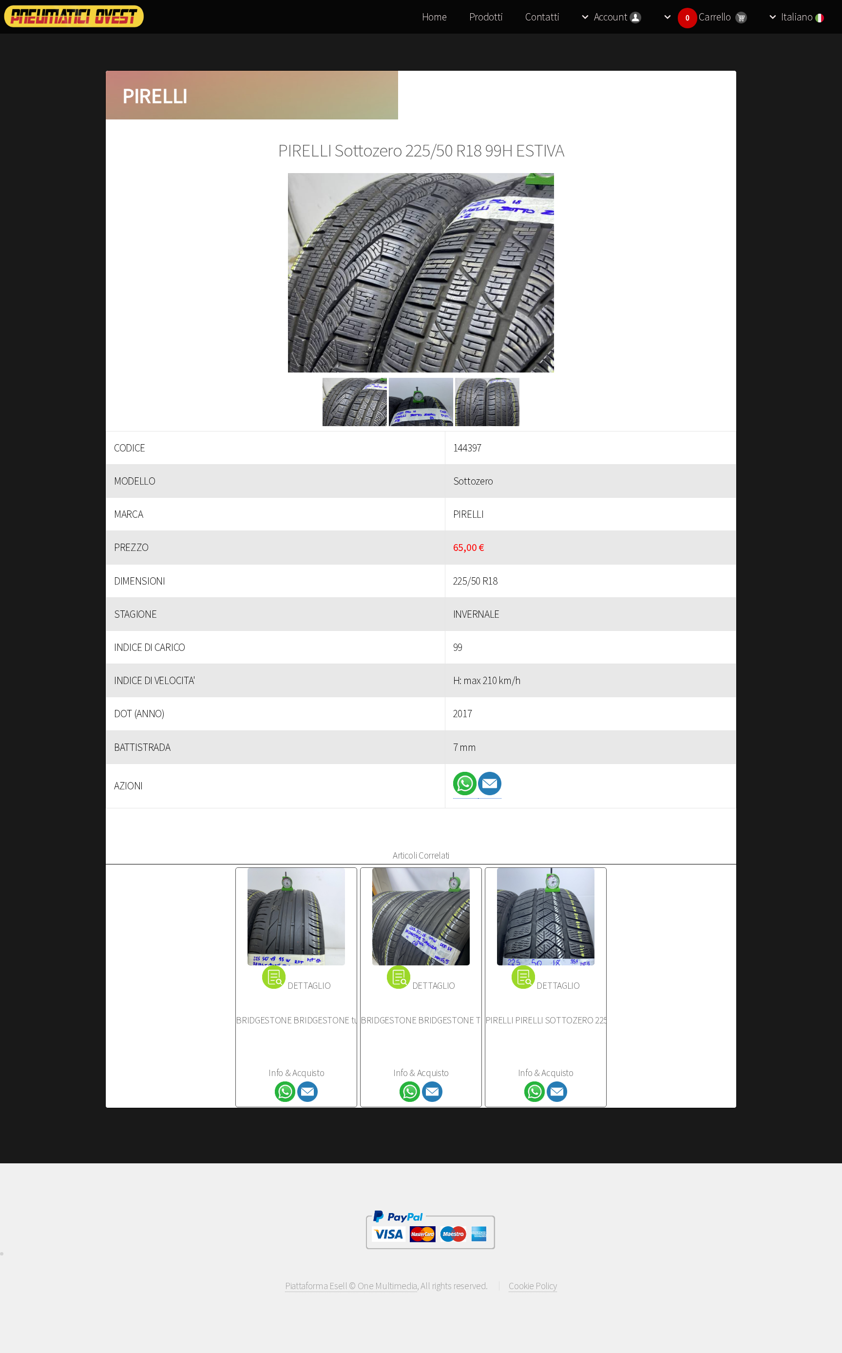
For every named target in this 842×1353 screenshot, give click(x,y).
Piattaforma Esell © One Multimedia (351, 1286)
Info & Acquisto (296, 1072)
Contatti (542, 16)
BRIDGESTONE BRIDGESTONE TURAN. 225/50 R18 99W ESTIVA (476, 1020)
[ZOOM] (421, 275)
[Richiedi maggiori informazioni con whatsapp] (465, 792)
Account (611, 16)
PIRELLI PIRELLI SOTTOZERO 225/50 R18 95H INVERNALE (590, 1020)
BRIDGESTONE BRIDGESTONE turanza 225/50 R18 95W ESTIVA (350, 1020)
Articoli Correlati (421, 855)
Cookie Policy (533, 1286)
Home (434, 16)
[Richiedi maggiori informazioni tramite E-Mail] (489, 792)
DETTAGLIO (308, 985)
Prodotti (486, 16)
